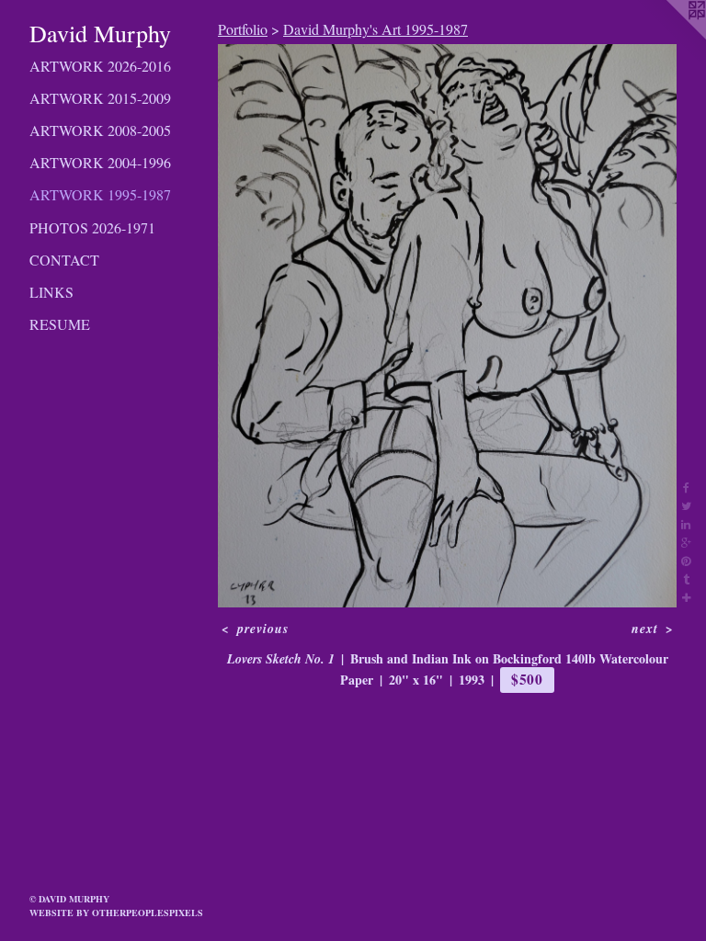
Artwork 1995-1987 (100, 194)
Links (51, 291)
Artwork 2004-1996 (100, 162)
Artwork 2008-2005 (100, 130)
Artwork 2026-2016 (100, 65)
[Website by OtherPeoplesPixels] (669, 37)
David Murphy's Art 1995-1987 (375, 29)
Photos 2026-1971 (92, 227)
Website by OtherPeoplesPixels (116, 912)
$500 (527, 679)
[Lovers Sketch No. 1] (447, 325)
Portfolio (243, 29)
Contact (64, 259)
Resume (59, 324)
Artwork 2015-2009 (100, 98)
